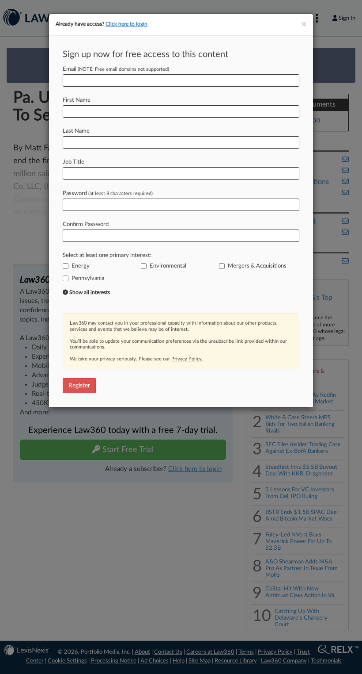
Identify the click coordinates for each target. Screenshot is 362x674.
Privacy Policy (186, 358)
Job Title (73, 162)
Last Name (76, 131)
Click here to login (126, 24)
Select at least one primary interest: (107, 255)
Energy (81, 266)
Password (108, 193)
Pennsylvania (88, 278)
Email (116, 69)
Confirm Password (86, 224)
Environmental (168, 266)
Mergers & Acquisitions (257, 266)
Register (79, 386)
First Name (76, 100)
